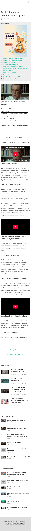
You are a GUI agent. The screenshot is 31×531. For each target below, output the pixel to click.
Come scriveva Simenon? (10, 72)
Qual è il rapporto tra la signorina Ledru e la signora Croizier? (15, 69)
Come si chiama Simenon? (10, 64)
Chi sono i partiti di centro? (14, 442)
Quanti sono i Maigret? (9, 62)
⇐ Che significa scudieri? (15, 350)
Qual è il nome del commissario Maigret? (14, 58)
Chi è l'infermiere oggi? (13, 486)
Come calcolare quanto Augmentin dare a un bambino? (19, 400)
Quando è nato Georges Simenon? (12, 74)
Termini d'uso (8, 523)
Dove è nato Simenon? (9, 79)
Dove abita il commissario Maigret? (13, 66)
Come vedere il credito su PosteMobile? (18, 480)
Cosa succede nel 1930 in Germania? (17, 507)
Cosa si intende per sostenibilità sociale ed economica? (18, 389)
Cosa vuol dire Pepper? (13, 501)
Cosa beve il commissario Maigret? (12, 77)
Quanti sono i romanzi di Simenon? (13, 60)
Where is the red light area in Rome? (17, 428)
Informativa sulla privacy (19, 523)
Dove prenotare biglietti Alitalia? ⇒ (15, 354)
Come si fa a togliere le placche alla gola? (18, 456)
